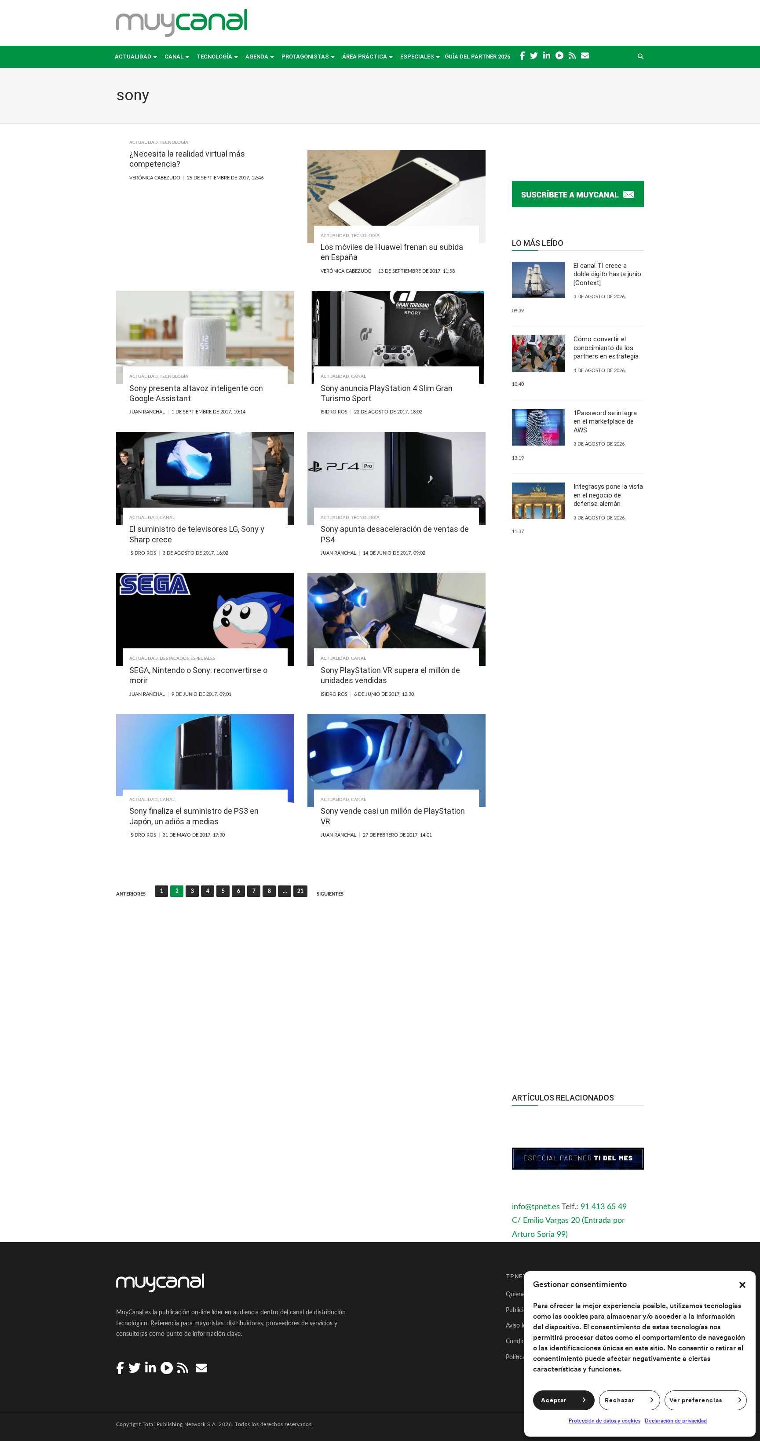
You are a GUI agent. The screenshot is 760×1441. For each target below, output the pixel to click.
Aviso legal (519, 1326)
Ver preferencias (695, 1400)
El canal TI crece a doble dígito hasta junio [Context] (607, 274)
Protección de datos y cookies (604, 1420)
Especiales (417, 56)
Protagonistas (305, 56)
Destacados (174, 658)
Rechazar (619, 1400)
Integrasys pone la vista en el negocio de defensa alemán (608, 495)
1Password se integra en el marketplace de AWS (605, 421)
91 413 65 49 (604, 1207)
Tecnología (214, 56)
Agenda (256, 56)
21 (300, 891)
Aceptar (553, 1400)
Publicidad (519, 1310)
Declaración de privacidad (676, 1420)
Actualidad (133, 56)
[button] (742, 1284)
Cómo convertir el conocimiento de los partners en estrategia (606, 347)
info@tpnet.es (536, 1207)
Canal (173, 56)
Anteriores (131, 894)
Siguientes (330, 894)
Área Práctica (364, 56)
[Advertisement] (578, 908)
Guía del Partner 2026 (477, 56)
